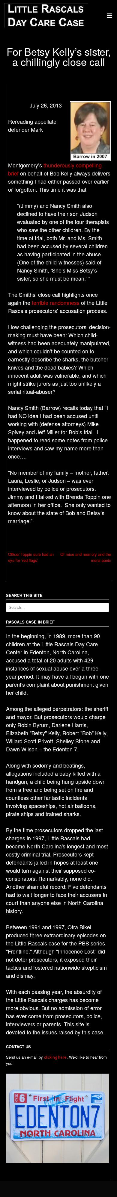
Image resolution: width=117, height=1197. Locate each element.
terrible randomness (56, 302)
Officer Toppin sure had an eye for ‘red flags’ (31, 557)
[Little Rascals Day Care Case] (46, 26)
